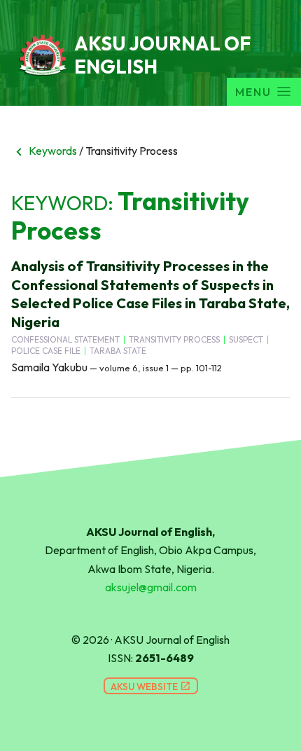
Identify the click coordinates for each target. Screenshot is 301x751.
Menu (253, 92)
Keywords (44, 151)
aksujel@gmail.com (151, 587)
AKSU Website (151, 686)
